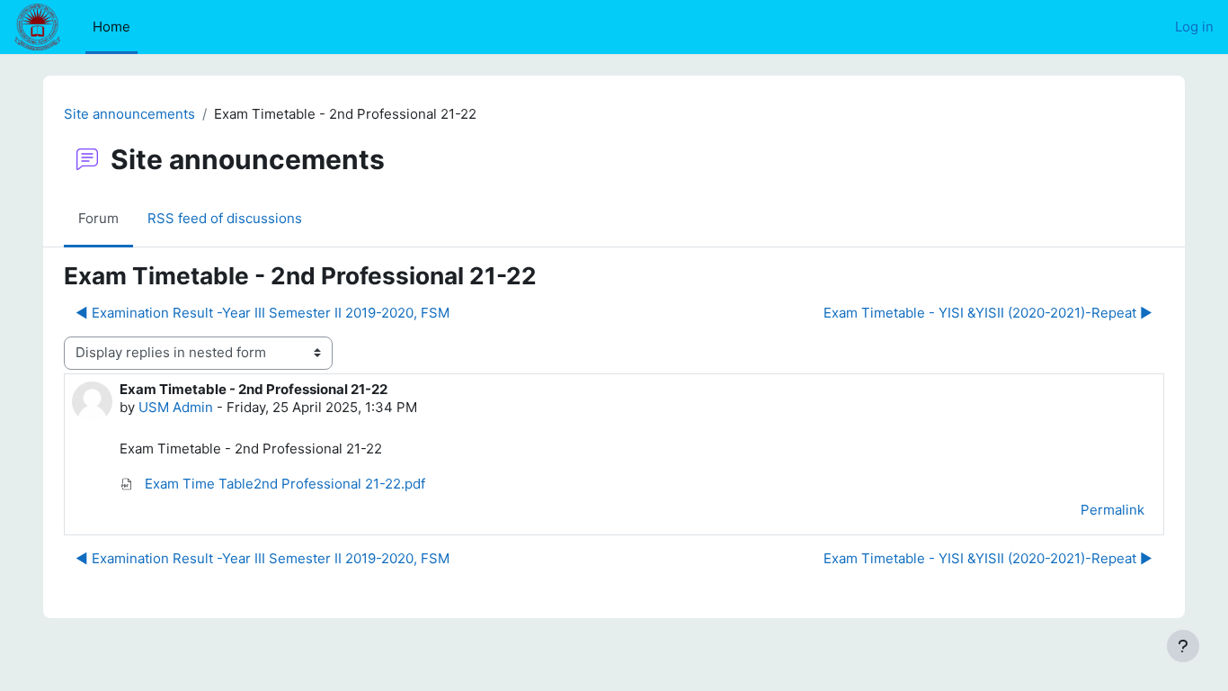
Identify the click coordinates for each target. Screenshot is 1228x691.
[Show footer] (1183, 646)
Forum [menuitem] (98, 218)
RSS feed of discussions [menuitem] (224, 218)
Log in (1194, 26)
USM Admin (175, 407)
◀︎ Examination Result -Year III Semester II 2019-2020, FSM (262, 312)
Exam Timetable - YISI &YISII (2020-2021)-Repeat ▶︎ (987, 312)
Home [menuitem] (111, 26)
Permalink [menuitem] (1112, 509)
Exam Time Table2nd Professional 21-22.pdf (283, 483)
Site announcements (129, 113)
